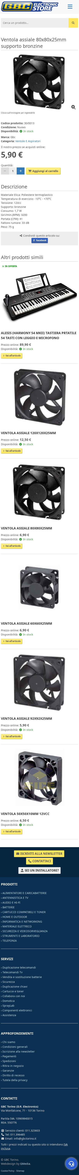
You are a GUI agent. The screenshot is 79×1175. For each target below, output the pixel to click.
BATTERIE (8, 907)
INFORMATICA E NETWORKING (22, 921)
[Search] (73, 23)
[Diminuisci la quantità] (5, 170)
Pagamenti (9, 1056)
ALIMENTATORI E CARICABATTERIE (24, 893)
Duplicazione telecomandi (19, 967)
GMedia (25, 1163)
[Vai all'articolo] (39, 297)
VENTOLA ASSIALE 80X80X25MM (26, 528)
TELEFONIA (9, 940)
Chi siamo (8, 1042)
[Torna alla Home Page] (29, 6)
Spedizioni (9, 1061)
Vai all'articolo (13, 355)
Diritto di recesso (13, 1075)
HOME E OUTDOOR (14, 917)
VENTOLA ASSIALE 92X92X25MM (26, 718)
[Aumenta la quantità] (21, 170)
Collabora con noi (13, 996)
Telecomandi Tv (12, 972)
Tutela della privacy (14, 1080)
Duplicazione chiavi (14, 986)
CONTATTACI (41, 861)
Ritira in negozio (13, 1066)
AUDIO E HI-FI (11, 902)
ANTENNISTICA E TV (15, 898)
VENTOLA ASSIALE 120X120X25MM (28, 433)
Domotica (8, 1001)
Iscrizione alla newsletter (18, 1051)
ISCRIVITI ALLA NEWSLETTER (41, 854)
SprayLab (8, 1005)
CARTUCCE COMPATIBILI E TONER (24, 912)
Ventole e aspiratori (28, 141)
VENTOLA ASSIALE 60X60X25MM (26, 623)
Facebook (40, 240)
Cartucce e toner (13, 991)
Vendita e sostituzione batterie (22, 977)
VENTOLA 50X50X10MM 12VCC (25, 814)
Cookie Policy (7, 1170)
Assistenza (9, 1015)
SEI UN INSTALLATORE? (41, 870)
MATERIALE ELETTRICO (17, 926)
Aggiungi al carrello (45, 171)
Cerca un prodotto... (15, 21)
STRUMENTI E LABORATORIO (21, 936)
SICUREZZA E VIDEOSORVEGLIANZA (25, 931)
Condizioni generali (15, 1047)
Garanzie (8, 1070)
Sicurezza (8, 982)
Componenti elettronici (17, 1010)
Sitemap (20, 1170)
